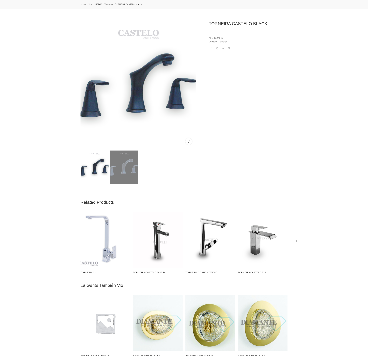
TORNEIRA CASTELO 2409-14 (149, 272)
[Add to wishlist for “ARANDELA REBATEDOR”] (171, 347)
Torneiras (108, 4)
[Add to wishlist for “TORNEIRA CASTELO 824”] (276, 264)
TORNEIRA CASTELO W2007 (201, 272)
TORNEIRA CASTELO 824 (252, 272)
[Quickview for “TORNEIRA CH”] (105, 240)
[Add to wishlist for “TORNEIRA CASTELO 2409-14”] (171, 264)
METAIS (98, 4)
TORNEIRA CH (88, 272)
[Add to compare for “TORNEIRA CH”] (126, 264)
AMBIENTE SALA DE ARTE (95, 355)
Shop (90, 4)
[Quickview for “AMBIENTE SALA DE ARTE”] (105, 323)
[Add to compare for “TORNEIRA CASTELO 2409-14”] (179, 264)
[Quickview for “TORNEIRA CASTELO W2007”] (210, 240)
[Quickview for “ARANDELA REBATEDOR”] (158, 323)
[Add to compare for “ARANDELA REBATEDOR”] (179, 347)
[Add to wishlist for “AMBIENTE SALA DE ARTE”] (119, 347)
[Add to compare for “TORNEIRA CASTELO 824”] (284, 264)
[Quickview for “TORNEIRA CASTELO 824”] (263, 240)
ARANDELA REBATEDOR (147, 355)
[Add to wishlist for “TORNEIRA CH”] (119, 264)
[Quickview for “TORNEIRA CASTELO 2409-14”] (158, 240)
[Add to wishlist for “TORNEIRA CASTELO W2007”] (224, 264)
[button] (188, 141)
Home (83, 4)
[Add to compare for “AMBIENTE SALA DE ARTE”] (126, 347)
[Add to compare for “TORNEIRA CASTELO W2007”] (231, 264)
